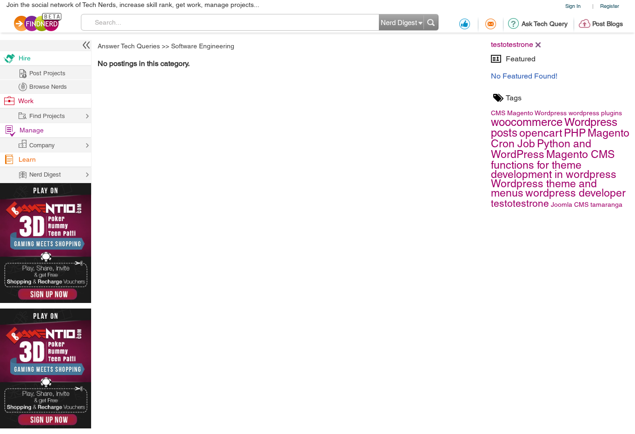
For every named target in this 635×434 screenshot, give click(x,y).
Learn (27, 159)
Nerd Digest (45, 174)
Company (42, 145)
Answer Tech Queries (129, 46)
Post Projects (47, 73)
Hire (25, 58)
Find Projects (47, 115)
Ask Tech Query (545, 23)
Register (609, 6)
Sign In (573, 6)
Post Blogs (607, 23)
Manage (32, 130)
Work (25, 101)
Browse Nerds (48, 86)
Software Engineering (202, 46)
